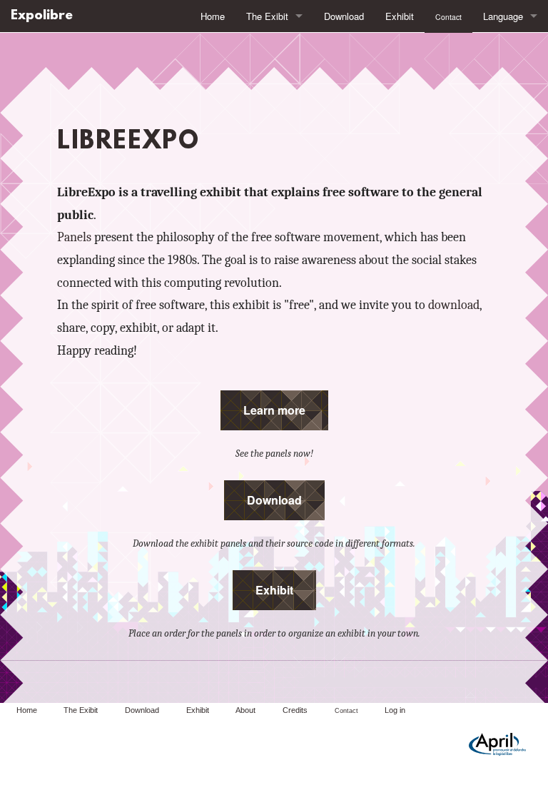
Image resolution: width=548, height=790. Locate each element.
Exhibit (399, 16)
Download (344, 16)
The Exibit (267, 16)
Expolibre (42, 16)
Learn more (274, 410)
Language (503, 16)
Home (213, 16)
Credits (295, 710)
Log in (395, 710)
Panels (74, 237)
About (245, 710)
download (454, 305)
